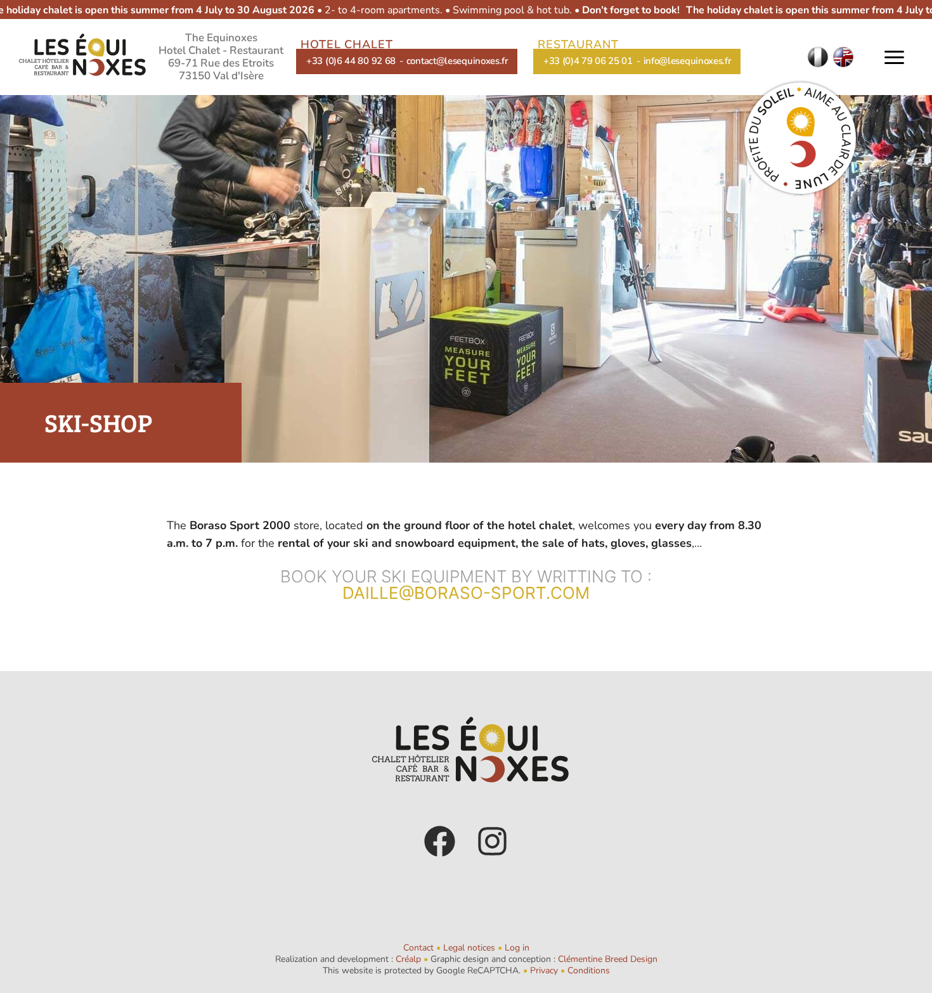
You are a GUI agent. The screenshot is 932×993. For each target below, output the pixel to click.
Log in (517, 948)
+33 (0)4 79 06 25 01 (588, 60)
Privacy (544, 970)
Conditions (588, 970)
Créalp (408, 959)
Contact (418, 948)
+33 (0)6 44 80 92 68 (351, 60)
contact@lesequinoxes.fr (457, 60)
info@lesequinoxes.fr (688, 60)
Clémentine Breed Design (607, 959)
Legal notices (469, 948)
